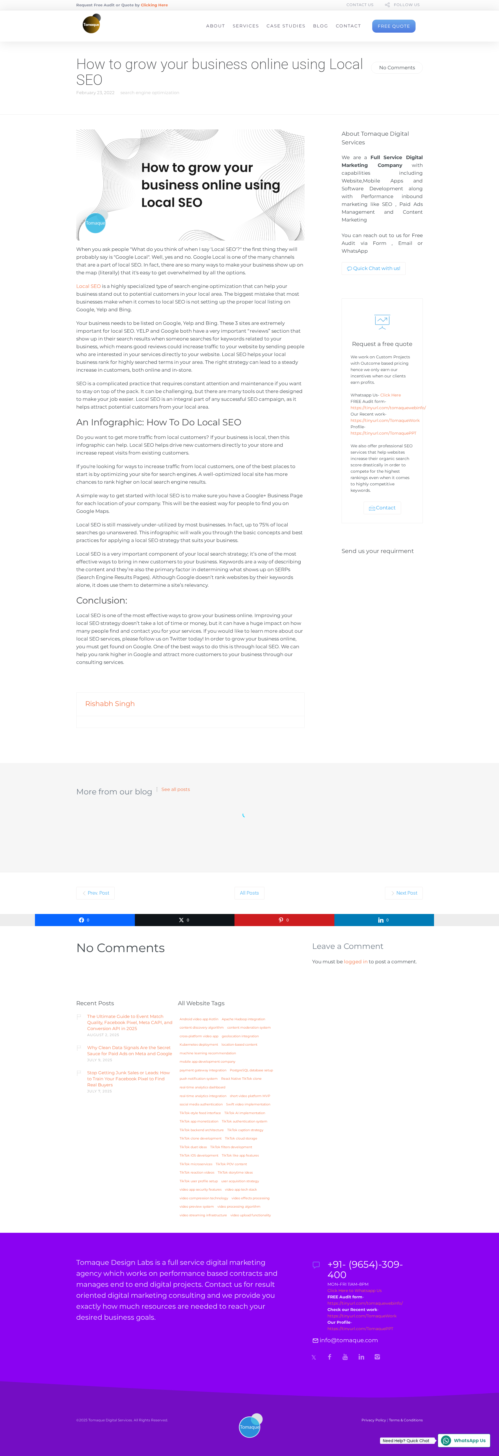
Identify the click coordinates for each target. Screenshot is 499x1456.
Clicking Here (154, 5)
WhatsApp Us (462, 1440)
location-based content (239, 1045)
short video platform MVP (250, 1096)
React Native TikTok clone (241, 1079)
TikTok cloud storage (241, 1138)
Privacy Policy (374, 1420)
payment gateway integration (203, 1070)
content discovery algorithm (202, 1027)
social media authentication (201, 1104)
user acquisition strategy (240, 1181)
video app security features (200, 1189)
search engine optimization (149, 92)
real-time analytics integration (203, 1096)
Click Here (390, 395)
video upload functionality (250, 1215)
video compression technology (204, 1198)
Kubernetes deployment (199, 1045)
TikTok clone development (200, 1138)
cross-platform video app (199, 1036)
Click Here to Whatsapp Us (354, 1290)
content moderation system (249, 1027)
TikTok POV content (231, 1164)
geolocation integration (240, 1036)
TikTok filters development (231, 1147)
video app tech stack (241, 1189)
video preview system (197, 1207)
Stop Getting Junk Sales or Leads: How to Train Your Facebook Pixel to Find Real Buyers (128, 1079)
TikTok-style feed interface (200, 1113)
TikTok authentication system (244, 1121)
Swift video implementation (248, 1104)
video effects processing (251, 1198)
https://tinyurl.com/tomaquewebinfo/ (388, 407)
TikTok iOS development (199, 1155)
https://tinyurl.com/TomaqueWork (385, 420)
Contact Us (360, 4)
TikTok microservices (196, 1164)
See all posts (175, 789)
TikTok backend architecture (202, 1130)
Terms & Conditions (406, 1420)
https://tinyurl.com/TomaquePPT (384, 433)
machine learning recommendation (208, 1053)
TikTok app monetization (199, 1121)
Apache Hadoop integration (243, 1019)
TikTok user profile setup (199, 1181)
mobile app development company (207, 1062)
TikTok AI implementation (244, 1113)
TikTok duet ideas (193, 1147)
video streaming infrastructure (203, 1215)
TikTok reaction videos (197, 1172)
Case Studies (286, 26)
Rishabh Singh (110, 703)
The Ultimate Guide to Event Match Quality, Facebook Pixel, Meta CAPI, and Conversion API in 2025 (129, 1022)
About (215, 26)
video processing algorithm (238, 1207)
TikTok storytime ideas (235, 1172)
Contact (348, 26)
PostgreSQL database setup (251, 1070)
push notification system (199, 1079)
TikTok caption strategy (245, 1130)
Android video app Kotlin (199, 1019)
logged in (356, 962)
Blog (320, 26)
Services (246, 26)
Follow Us (407, 4)
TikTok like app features (240, 1155)
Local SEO (88, 286)
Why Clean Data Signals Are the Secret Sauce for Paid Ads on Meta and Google (129, 1050)
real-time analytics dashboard (202, 1087)
